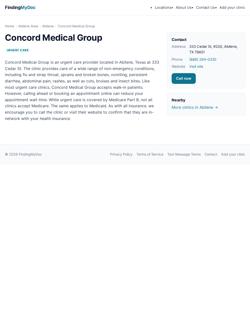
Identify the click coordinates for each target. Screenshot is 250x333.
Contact (211, 154)
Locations (163, 7)
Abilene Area (28, 26)
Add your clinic (232, 7)
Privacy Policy (121, 154)
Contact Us (205, 7)
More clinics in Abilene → (195, 107)
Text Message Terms (184, 154)
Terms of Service (149, 154)
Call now (183, 78)
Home (9, 26)
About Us (184, 7)
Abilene (48, 26)
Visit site (196, 66)
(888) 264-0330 (202, 59)
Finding (20, 7)
